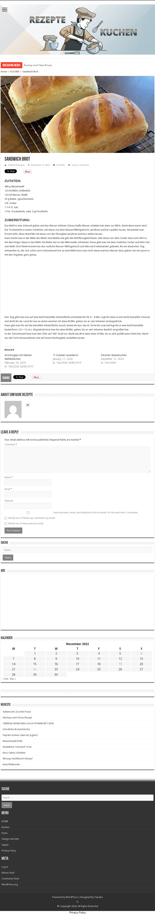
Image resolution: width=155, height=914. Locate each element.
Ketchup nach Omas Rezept (17, 717)
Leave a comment (80, 165)
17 (77, 664)
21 (13, 669)
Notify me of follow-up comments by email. (31, 518)
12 (120, 659)
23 (56, 669)
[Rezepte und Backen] (77, 28)
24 (77, 669)
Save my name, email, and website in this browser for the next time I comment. (95, 512)
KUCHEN (14, 71)
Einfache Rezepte (16, 165)
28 (13, 674)
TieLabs (98, 897)
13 (141, 659)
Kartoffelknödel (11, 764)
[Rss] (77, 901)
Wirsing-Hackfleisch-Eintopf (18, 758)
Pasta (4, 833)
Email (8, 489)
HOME (5, 821)
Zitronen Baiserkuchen (114, 355)
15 (34, 664)
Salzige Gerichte (10, 838)
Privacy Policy (9, 850)
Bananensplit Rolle (12, 741)
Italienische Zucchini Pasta (17, 711)
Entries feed (8, 872)
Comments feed (10, 878)
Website (9, 500)
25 (99, 669)
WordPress (72, 897)
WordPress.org (10, 884)
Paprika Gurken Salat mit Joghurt (20, 735)
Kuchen (5, 827)
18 (99, 664)
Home (4, 71)
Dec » (13, 678)
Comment (11, 444)
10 (77, 659)
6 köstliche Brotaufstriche (16, 729)
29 (34, 674)
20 (141, 664)
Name (9, 477)
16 (56, 664)
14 (13, 664)
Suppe (5, 844)
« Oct (5, 678)
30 (56, 674)
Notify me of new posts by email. (26, 523)
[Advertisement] (77, 287)
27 (141, 669)
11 (99, 659)
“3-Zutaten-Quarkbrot (65, 355)
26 (120, 669)
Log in (5, 866)
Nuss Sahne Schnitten (14, 752)
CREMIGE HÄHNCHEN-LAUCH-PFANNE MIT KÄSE (52, 65)
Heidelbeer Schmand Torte (17, 746)
